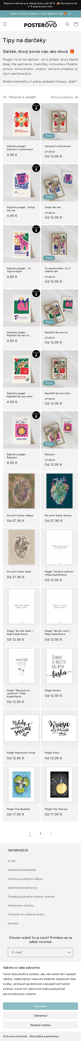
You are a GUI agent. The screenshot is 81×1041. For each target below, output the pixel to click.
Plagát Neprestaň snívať (21, 752)
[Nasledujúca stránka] (51, 833)
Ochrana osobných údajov (25, 879)
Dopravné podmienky (22, 870)
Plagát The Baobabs (18, 809)
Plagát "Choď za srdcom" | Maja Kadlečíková (59, 573)
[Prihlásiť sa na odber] (68, 952)
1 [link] (30, 833)
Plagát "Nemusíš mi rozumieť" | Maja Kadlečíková (18, 693)
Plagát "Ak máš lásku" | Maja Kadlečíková (20, 632)
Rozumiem (40, 1006)
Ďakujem (50, 454)
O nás (12, 861)
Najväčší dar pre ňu (56, 332)
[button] (5, 24)
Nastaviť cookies (40, 1025)
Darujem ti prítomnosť (58, 146)
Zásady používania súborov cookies (31, 896)
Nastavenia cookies (21, 905)
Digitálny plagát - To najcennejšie (19, 270)
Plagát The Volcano (56, 809)
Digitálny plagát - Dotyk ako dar (21, 209)
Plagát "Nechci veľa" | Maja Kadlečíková (57, 632)
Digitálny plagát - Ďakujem (17, 456)
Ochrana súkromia (15, 1036)
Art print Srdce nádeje (20, 515)
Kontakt (13, 923)
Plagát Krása (52, 752)
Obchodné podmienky (44, 1036)
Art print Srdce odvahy (58, 515)
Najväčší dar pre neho (58, 393)
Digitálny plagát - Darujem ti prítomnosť (20, 148)
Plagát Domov (53, 690)
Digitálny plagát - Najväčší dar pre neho (20, 395)
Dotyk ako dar (53, 207)
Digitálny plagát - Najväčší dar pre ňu (18, 334)
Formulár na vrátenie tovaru (26, 914)
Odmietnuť (40, 1015)
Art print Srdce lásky (19, 571)
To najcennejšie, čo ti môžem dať (57, 270)
